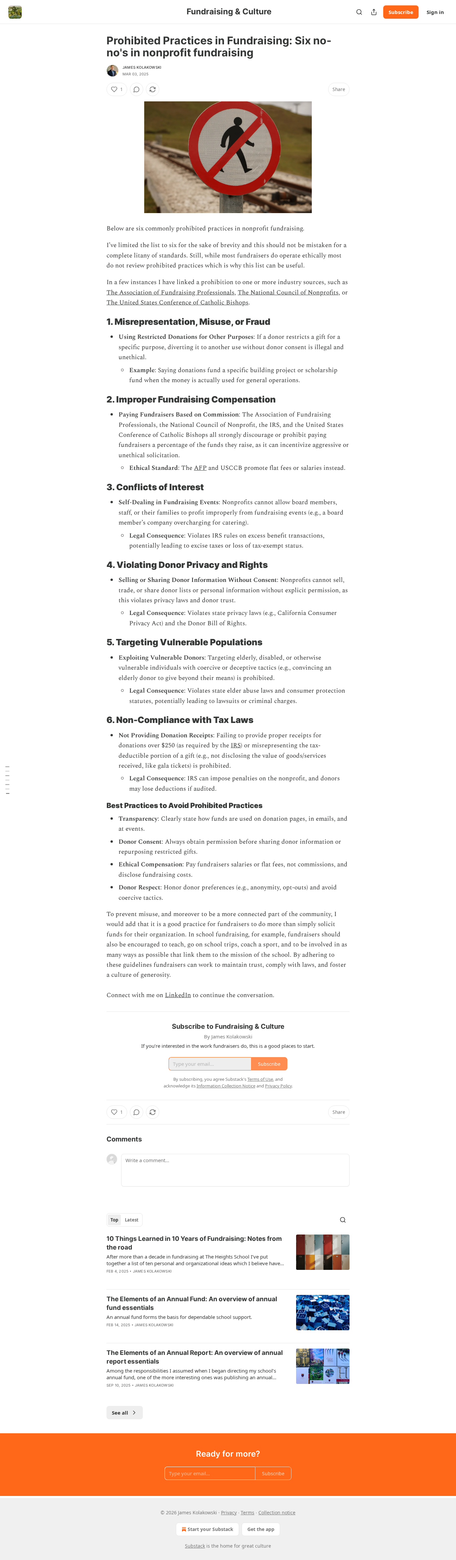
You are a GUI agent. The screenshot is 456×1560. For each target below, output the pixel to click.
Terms (247, 1512)
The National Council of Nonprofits (288, 292)
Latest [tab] (132, 1220)
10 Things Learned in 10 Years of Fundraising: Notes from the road (194, 1243)
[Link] (97, 321)
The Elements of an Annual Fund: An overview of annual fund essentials (191, 1303)
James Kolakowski (142, 67)
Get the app (260, 1529)
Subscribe (401, 12)
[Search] (359, 12)
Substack (195, 1546)
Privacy (229, 1512)
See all (120, 1412)
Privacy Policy (278, 1086)
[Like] (110, 1334)
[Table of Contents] (7, 779)
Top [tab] (114, 1220)
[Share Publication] (374, 12)
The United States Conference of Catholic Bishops (177, 302)
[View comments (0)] (136, 89)
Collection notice (276, 1512)
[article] (228, 1259)
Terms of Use (260, 1079)
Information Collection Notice (226, 1086)
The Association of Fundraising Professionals (170, 292)
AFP (200, 468)
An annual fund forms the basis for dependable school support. (179, 1317)
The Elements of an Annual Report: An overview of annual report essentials (194, 1357)
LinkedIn (178, 995)
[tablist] (124, 1220)
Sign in (435, 12)
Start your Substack (210, 1529)
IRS (236, 745)
